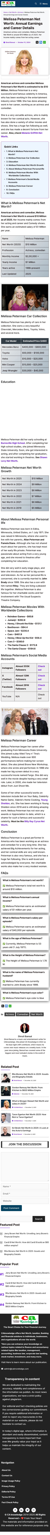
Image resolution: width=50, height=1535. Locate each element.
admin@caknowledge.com (16, 1369)
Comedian (22, 1014)
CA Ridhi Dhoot (18, 1107)
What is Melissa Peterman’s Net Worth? (23, 153)
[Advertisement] (25, 411)
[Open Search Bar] (35, 4)
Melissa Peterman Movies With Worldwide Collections (23, 174)
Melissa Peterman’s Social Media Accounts (23, 181)
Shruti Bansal (10, 42)
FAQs (12, 193)
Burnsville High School (13, 443)
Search (38, 1219)
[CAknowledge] (8, 3)
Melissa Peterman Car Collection (24, 158)
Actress (20, 12)
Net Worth (12, 12)
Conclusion (14, 189)
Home (6, 12)
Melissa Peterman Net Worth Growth (26, 165)
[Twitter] (15, 1510)
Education (13, 161)
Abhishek (16, 1094)
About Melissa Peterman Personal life (26, 169)
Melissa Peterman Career (21, 186)
